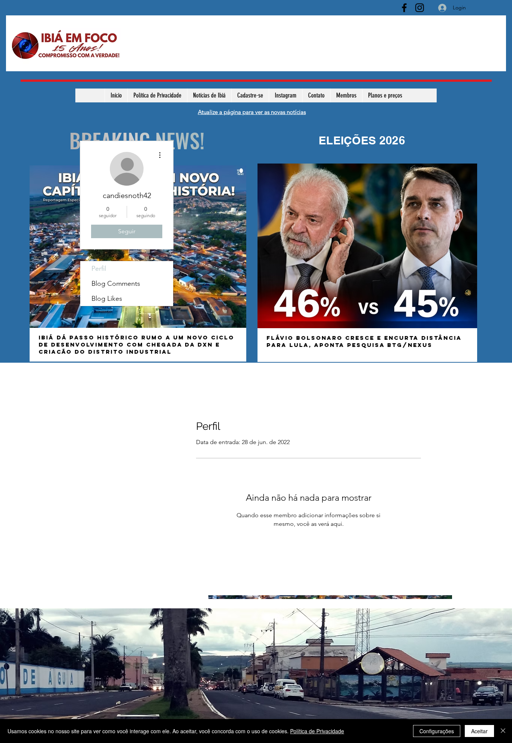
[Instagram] (419, 8)
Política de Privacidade (317, 731)
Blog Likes (106, 298)
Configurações (436, 731)
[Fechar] (503, 731)
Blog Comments (115, 283)
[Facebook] (404, 8)
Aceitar (479, 731)
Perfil (98, 268)
